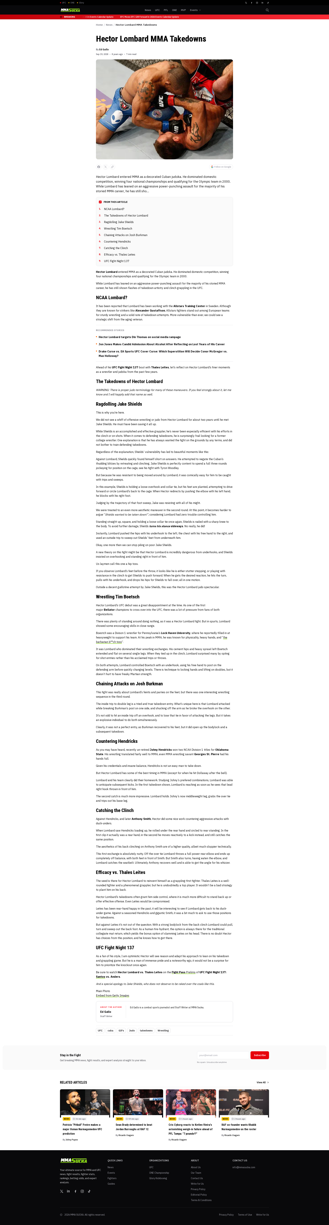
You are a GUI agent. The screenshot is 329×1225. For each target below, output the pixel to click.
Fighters (112, 1178)
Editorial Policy (199, 1194)
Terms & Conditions (201, 1200)
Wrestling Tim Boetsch (115, 228)
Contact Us (197, 1178)
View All (261, 1082)
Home (99, 24)
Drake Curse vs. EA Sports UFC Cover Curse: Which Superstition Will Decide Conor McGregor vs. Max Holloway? (163, 354)
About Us (196, 1167)
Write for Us (197, 1183)
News (109, 24)
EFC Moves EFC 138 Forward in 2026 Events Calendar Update (146, 17)
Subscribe (260, 1055)
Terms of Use (245, 1214)
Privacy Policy (198, 1189)
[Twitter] (246, 3)
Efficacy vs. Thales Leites (117, 254)
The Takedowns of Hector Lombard (123, 215)
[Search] (267, 10)
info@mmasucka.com (244, 1167)
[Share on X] (105, 167)
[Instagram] (257, 3)
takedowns (146, 1030)
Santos (100, 976)
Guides (111, 1183)
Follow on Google (222, 167)
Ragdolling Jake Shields (116, 222)
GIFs (121, 1030)
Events (111, 1172)
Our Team (196, 1172)
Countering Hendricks (115, 241)
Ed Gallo (104, 49)
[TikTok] (268, 3)
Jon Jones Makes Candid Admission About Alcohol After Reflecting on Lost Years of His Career (162, 344)
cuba (110, 1030)
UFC (100, 1030)
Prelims (184, 972)
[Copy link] (112, 167)
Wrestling (163, 1030)
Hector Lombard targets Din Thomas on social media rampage (140, 337)
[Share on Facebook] (98, 167)
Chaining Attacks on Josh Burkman (123, 235)
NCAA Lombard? (111, 209)
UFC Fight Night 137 (114, 261)
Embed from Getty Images (112, 995)
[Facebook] (252, 3)
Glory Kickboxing (158, 1178)
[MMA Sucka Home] (70, 10)
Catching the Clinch (113, 248)
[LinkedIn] (262, 3)
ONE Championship (159, 1172)
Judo (132, 1030)
